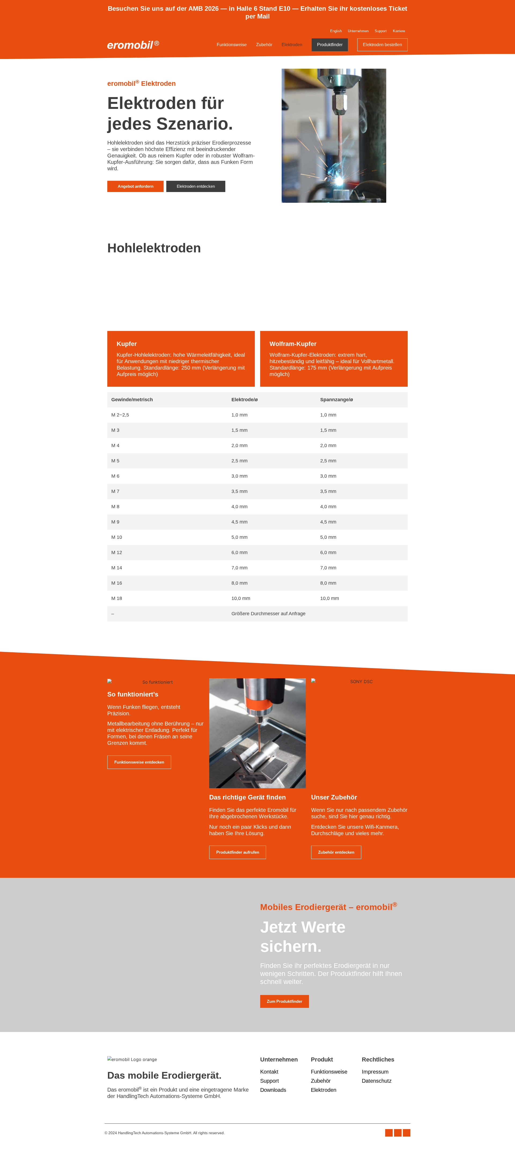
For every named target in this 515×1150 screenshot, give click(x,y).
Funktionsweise (232, 44)
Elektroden (292, 44)
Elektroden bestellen (382, 44)
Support (381, 31)
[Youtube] (406, 1133)
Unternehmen (358, 31)
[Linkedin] (398, 1133)
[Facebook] (389, 1133)
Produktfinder (330, 44)
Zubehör (264, 44)
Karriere (399, 31)
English (336, 31)
